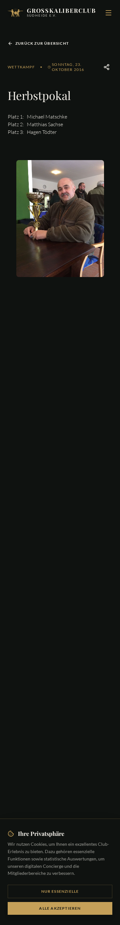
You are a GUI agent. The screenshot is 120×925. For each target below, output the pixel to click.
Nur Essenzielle (60, 891)
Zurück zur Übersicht (42, 43)
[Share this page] (106, 67)
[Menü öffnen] (108, 13)
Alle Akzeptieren (60, 908)
